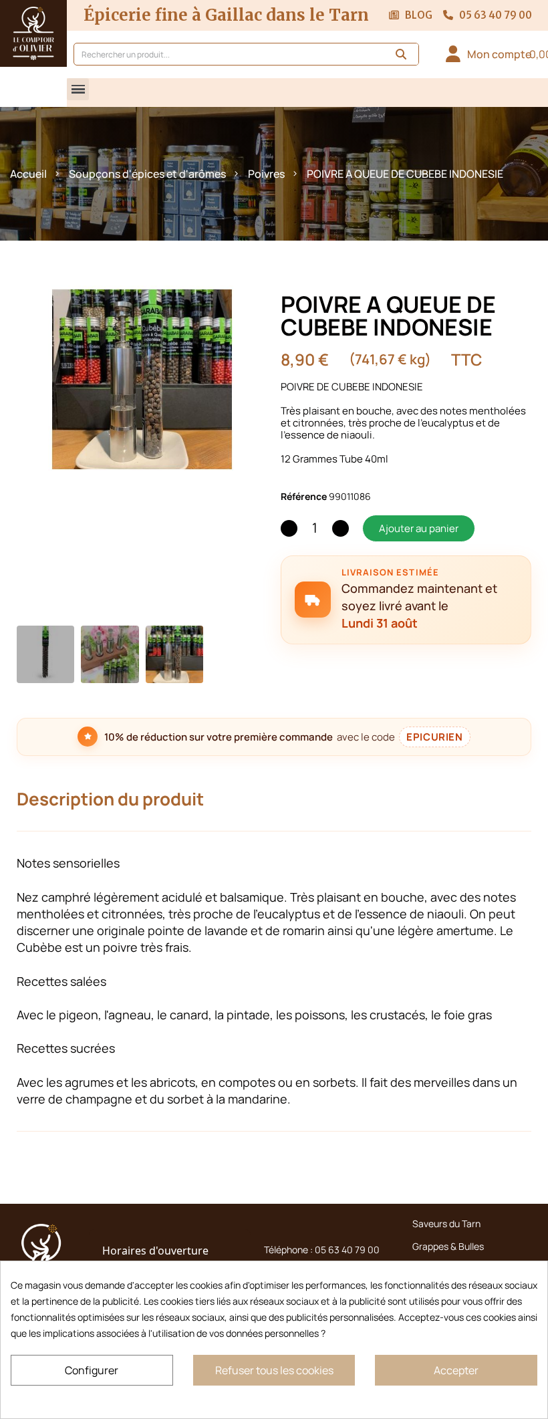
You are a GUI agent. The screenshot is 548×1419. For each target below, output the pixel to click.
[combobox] (221, 54)
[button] (78, 89)
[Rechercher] (401, 54)
